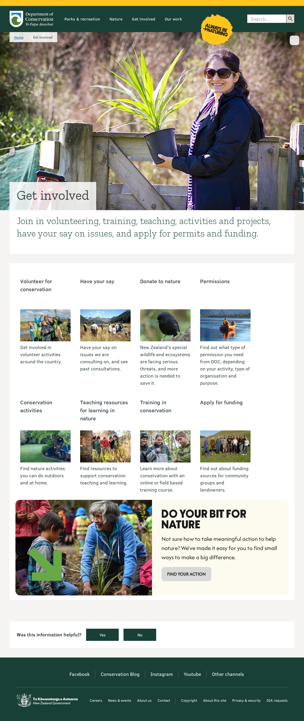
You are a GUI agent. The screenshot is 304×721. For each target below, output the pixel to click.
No (139, 635)
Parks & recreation (82, 19)
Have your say (97, 281)
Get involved (143, 19)
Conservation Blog (120, 674)
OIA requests (277, 700)
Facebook (79, 674)
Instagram (162, 674)
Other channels (228, 674)
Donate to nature (160, 281)
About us (144, 700)
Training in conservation (155, 406)
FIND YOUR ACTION (186, 574)
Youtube (192, 674)
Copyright (189, 700)
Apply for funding (221, 402)
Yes (102, 635)
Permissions (215, 281)
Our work (173, 19)
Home (18, 37)
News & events (119, 700)
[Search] (290, 18)
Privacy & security (246, 700)
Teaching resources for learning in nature (104, 410)
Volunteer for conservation (36, 285)
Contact (164, 700)
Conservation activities (36, 406)
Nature (116, 19)
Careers (96, 700)
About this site (214, 700)
